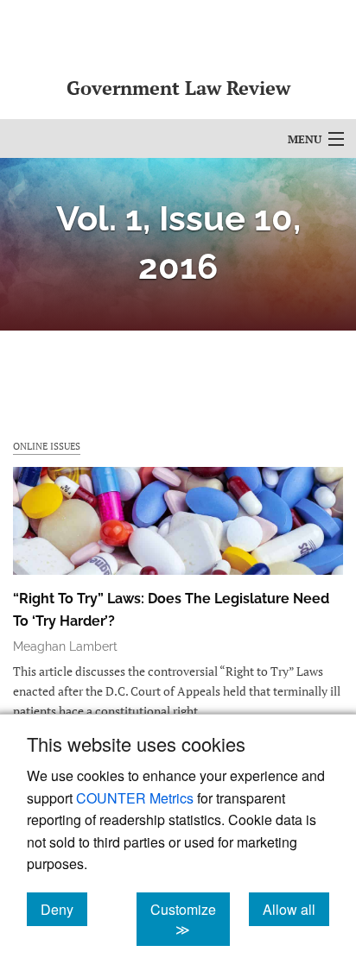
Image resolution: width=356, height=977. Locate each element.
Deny (64, 908)
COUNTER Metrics (135, 798)
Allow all (296, 908)
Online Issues (46, 445)
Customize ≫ (190, 919)
